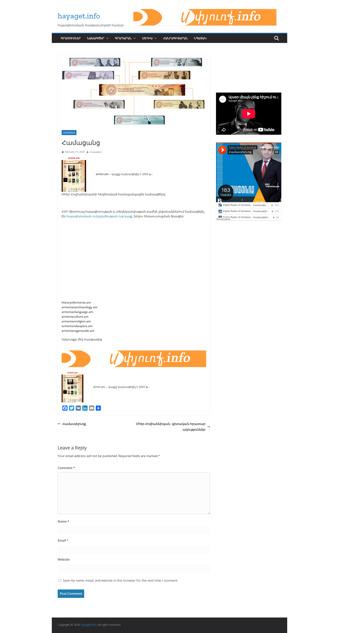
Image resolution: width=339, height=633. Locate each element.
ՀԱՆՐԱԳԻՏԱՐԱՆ (175, 38)
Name (63, 521)
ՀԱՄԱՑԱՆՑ (69, 132)
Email (63, 540)
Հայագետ (95, 152)
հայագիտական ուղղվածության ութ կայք (99, 216)
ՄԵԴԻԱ (147, 38)
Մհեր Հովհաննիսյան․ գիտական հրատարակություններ (170, 427)
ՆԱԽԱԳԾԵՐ (95, 38)
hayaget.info (79, 15)
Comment (66, 468)
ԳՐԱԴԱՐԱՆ (123, 38)
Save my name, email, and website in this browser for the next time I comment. (120, 580)
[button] (106, 38)
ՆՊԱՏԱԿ (200, 38)
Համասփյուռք (74, 424)
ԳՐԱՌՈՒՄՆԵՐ (71, 38)
